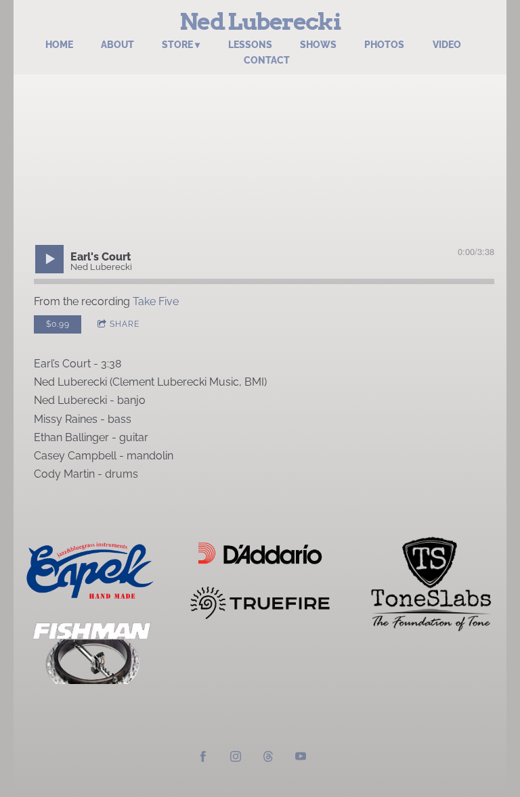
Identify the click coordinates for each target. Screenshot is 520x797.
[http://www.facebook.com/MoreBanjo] (203, 758)
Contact (267, 60)
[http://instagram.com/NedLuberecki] (235, 758)
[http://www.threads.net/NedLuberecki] (268, 758)
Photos (384, 44)
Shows (318, 44)
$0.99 (58, 324)
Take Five (156, 301)
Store (177, 44)
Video (447, 44)
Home (59, 44)
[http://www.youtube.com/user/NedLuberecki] (300, 758)
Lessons (250, 44)
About (117, 44)
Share (124, 324)
